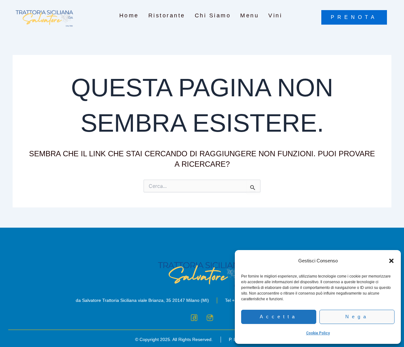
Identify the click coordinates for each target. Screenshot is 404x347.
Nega (357, 316)
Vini (275, 15)
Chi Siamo (213, 15)
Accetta (279, 316)
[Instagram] (210, 317)
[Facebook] (194, 317)
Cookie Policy (318, 333)
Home (129, 15)
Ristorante (166, 15)
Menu (249, 15)
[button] (391, 261)
